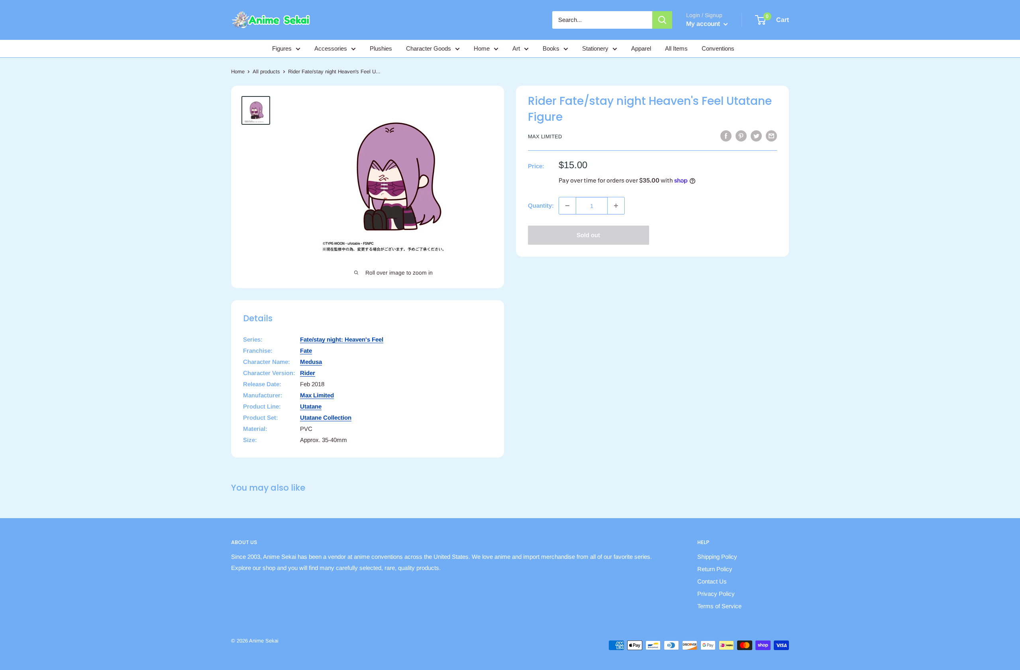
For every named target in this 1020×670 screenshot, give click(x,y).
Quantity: (541, 205)
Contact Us (712, 581)
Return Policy (714, 569)
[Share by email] (771, 135)
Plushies (381, 48)
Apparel (641, 48)
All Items (676, 48)
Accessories (330, 48)
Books (551, 48)
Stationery (595, 48)
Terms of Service (719, 606)
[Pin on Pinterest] (741, 135)
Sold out (588, 235)
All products (266, 72)
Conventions (718, 48)
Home (482, 48)
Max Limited (545, 137)
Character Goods (428, 48)
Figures (282, 48)
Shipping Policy (717, 556)
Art (516, 48)
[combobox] (602, 20)
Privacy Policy (716, 593)
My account (704, 23)
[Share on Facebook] (726, 135)
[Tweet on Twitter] (756, 135)
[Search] (662, 20)
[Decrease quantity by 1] (567, 205)
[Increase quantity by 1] (616, 205)
